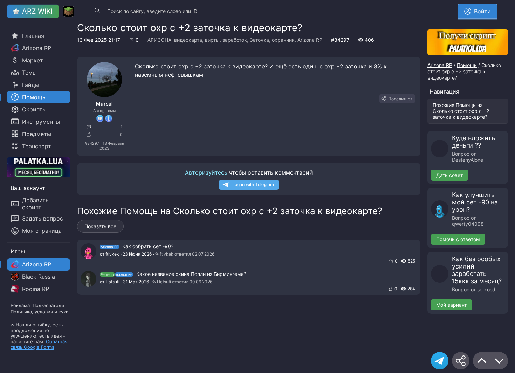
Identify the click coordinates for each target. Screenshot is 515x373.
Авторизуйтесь (206, 172)
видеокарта (188, 40)
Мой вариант (451, 305)
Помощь (467, 65)
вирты (212, 40)
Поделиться (400, 98)
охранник (283, 40)
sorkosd (486, 289)
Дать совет (449, 175)
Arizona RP (309, 40)
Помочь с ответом (458, 239)
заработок (234, 40)
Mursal (104, 104)
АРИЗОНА (159, 40)
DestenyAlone (467, 160)
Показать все (100, 226)
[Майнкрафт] (68, 11)
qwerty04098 (468, 224)
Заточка (259, 40)
